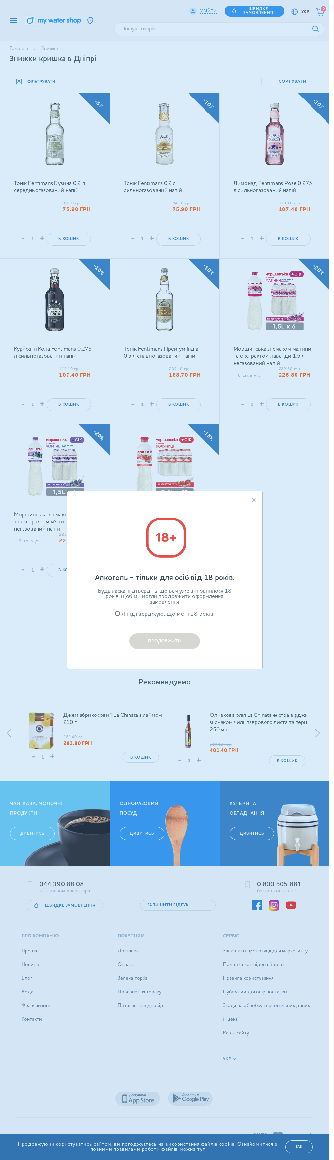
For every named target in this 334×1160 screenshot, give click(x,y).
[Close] (254, 500)
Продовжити (164, 641)
